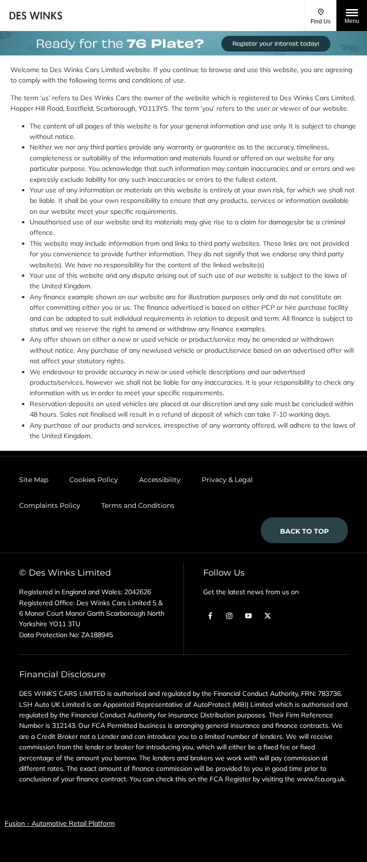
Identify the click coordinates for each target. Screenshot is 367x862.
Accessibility (160, 479)
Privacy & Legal (227, 479)
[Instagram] (229, 615)
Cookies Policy (93, 479)
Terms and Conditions (137, 505)
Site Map (33, 479)
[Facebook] (210, 615)
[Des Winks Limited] (36, 15)
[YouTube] (248, 615)
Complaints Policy (49, 505)
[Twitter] (267, 615)
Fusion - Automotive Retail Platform (60, 823)
